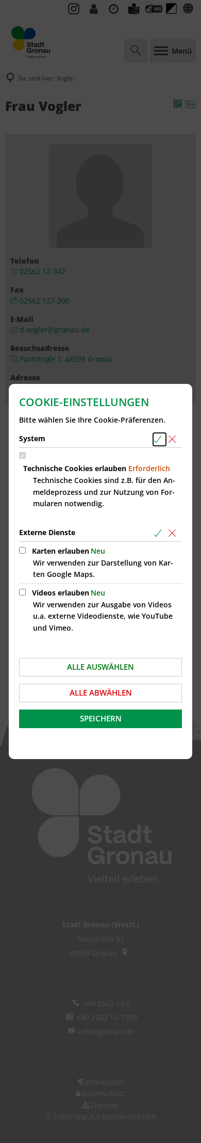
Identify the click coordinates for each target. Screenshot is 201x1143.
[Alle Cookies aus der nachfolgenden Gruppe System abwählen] (173, 439)
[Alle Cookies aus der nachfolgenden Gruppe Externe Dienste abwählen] (173, 533)
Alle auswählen (100, 667)
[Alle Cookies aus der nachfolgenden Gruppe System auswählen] (159, 439)
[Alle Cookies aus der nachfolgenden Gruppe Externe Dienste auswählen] (159, 533)
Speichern (101, 718)
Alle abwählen (101, 692)
